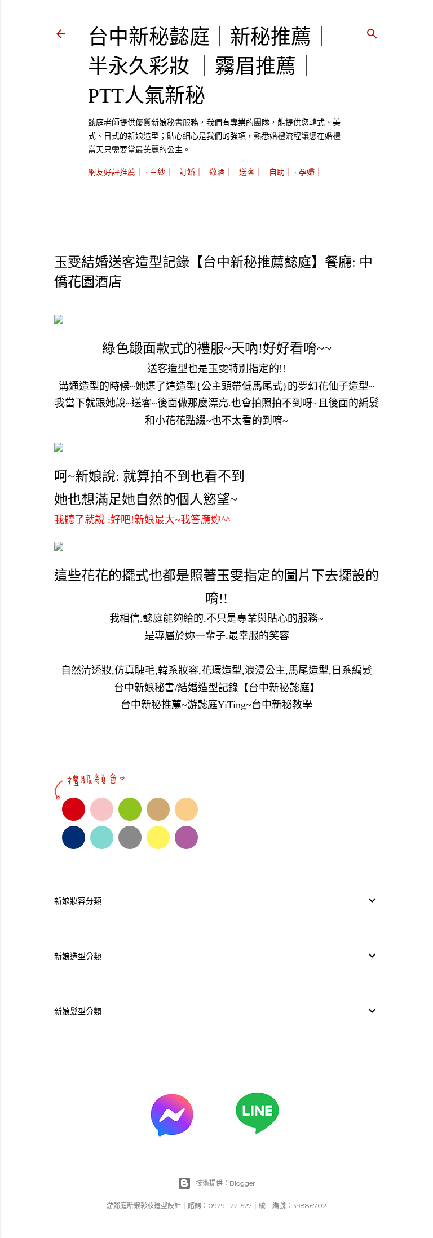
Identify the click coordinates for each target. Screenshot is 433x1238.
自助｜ (281, 172)
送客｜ (251, 172)
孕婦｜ (310, 172)
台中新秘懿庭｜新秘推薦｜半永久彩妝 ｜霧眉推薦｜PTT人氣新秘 (210, 66)
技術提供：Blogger (225, 1183)
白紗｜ (161, 172)
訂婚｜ (191, 172)
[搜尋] (372, 31)
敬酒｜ (221, 172)
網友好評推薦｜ (115, 172)
